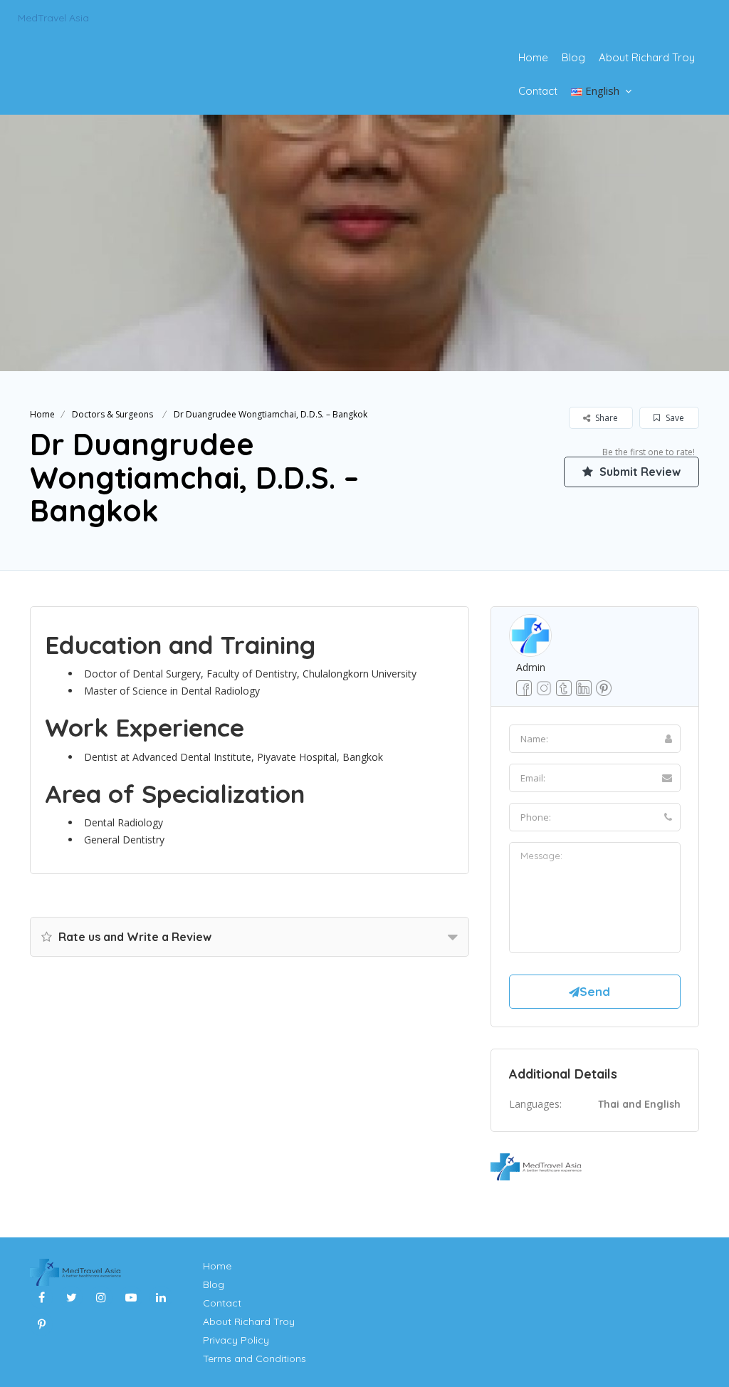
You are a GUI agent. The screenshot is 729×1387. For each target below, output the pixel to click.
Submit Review (639, 471)
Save (674, 418)
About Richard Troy (647, 57)
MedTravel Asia (53, 17)
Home (533, 57)
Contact (537, 91)
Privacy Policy (236, 1340)
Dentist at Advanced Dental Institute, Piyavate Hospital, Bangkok (233, 757)
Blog (573, 57)
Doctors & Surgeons (112, 414)
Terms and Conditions (254, 1358)
